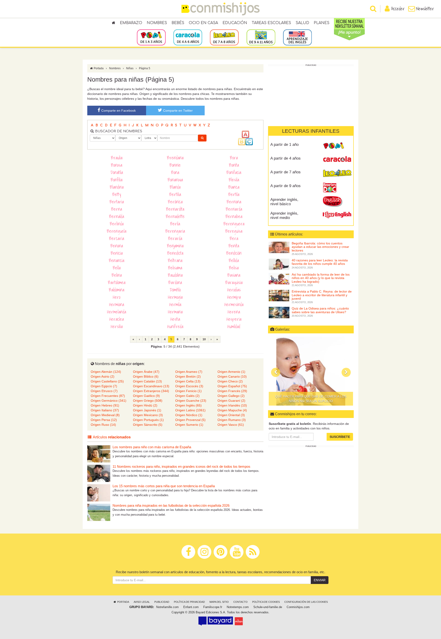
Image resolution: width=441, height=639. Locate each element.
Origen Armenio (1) (231, 371)
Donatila (116, 172)
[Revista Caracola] (337, 160)
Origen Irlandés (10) (232, 405)
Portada (98, 68)
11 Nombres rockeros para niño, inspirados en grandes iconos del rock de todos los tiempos (181, 466)
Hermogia (175, 297)
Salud (302, 23)
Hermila (175, 304)
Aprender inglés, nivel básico (284, 201)
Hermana (175, 311)
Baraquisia (234, 282)
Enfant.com (191, 607)
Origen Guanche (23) (190, 400)
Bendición (234, 253)
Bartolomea (116, 282)
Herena (234, 311)
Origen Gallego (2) (231, 396)
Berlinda (117, 223)
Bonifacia (233, 172)
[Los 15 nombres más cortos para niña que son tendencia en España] (98, 492)
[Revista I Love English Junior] (337, 201)
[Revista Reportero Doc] (337, 187)
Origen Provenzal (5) (190, 420)
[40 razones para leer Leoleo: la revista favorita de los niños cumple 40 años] (279, 264)
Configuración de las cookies (306, 601)
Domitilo (175, 289)
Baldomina (116, 289)
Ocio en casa (203, 23)
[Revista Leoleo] (337, 174)
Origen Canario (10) (232, 376)
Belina (117, 275)
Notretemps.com (238, 607)
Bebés (178, 23)
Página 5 (144, 68)
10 (204, 339)
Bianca (233, 187)
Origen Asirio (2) (102, 376)
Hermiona (116, 304)
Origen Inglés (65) (188, 405)
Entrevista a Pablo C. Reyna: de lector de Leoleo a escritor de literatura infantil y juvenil (322, 295)
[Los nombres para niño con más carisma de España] (98, 453)
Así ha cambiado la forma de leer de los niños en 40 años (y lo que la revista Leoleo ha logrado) (321, 278)
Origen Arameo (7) (188, 371)
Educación (235, 23)
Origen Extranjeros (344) (151, 391)
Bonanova (175, 179)
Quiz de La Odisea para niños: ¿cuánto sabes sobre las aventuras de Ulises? (320, 310)
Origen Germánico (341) (108, 400)
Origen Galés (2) (187, 396)
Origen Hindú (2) (145, 405)
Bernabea (234, 216)
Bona (175, 172)
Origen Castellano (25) (107, 381)
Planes (321, 23)
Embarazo (131, 23)
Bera (234, 238)
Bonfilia (116, 179)
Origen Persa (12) (104, 420)
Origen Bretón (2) (188, 376)
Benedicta (175, 253)
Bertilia (175, 194)
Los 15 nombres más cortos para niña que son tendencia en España (164, 486)
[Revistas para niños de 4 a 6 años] (187, 37)
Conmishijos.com (298, 607)
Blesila (234, 179)
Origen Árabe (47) (146, 371)
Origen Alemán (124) (106, 371)
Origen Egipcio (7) (104, 386)
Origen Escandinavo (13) (151, 386)
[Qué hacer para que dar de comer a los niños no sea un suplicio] (311, 371)
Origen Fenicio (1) (188, 391)
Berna (116, 209)
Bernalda (116, 216)
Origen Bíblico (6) (145, 376)
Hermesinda (233, 304)
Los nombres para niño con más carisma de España (152, 447)
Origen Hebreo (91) (105, 405)
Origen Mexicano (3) (148, 415)
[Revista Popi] (337, 146)
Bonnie (175, 165)
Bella (117, 267)
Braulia (116, 157)
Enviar (319, 580)
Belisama (175, 267)
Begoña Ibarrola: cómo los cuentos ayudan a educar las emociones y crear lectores (320, 246)
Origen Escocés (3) (189, 386)
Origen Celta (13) (188, 381)
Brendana (175, 157)
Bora (234, 157)
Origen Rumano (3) (232, 420)
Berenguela (116, 231)
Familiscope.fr (212, 607)
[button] (275, 372)
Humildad (233, 326)
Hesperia (233, 319)
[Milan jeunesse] (239, 620)
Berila (175, 223)
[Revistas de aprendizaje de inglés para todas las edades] (297, 37)
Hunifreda (175, 326)
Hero (116, 297)
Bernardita (175, 209)
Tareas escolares (271, 23)
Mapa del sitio (219, 601)
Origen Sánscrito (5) (147, 424)
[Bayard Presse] (215, 620)
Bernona (234, 201)
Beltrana (175, 260)
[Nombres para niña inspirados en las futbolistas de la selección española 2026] (98, 512)
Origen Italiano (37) (105, 410)
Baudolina (175, 275)
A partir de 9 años (285, 186)
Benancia (116, 260)
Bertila (233, 194)
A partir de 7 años (285, 172)
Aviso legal (142, 601)
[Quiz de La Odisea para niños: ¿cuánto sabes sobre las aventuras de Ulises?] (279, 312)
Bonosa (116, 165)
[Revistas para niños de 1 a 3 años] (151, 37)
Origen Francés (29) (232, 391)
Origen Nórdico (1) (188, 415)
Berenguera (233, 223)
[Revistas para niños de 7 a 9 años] (224, 37)
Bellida (234, 260)
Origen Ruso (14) (103, 424)
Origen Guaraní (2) (231, 400)
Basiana (233, 275)
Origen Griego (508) (147, 400)
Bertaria (117, 201)
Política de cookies (266, 601)
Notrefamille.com (167, 607)
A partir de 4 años (285, 158)
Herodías (234, 289)
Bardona (175, 282)
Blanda (175, 187)
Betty (116, 194)
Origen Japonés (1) (147, 410)
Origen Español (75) (232, 386)
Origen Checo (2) (230, 381)
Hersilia (117, 326)
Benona (116, 245)
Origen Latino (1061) (190, 410)
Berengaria (175, 231)
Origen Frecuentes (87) (108, 396)
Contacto (240, 601)
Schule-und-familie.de (267, 607)
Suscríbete (340, 436)
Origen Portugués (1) (148, 420)
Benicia (117, 253)
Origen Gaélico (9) (146, 396)
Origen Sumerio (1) (189, 424)
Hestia (175, 319)
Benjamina (175, 245)
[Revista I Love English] (337, 215)
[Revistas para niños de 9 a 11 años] (260, 37)
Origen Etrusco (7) (104, 391)
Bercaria (116, 238)
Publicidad (161, 601)
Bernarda (234, 209)
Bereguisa (233, 231)
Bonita (234, 165)
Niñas (129, 68)
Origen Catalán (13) (147, 381)
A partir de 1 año (284, 144)
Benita (234, 245)
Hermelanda (116, 311)
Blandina (117, 187)
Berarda (175, 238)
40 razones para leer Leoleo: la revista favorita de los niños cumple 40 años (320, 262)
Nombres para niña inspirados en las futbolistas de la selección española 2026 (171, 505)
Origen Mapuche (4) (232, 410)
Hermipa (234, 297)
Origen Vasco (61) (231, 424)
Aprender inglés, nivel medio (284, 215)
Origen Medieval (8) (105, 415)
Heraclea (116, 319)
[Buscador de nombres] (202, 138)
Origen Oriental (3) (231, 415)
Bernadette (175, 216)
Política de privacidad (189, 601)
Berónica (175, 201)
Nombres (157, 23)
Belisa (234, 267)
